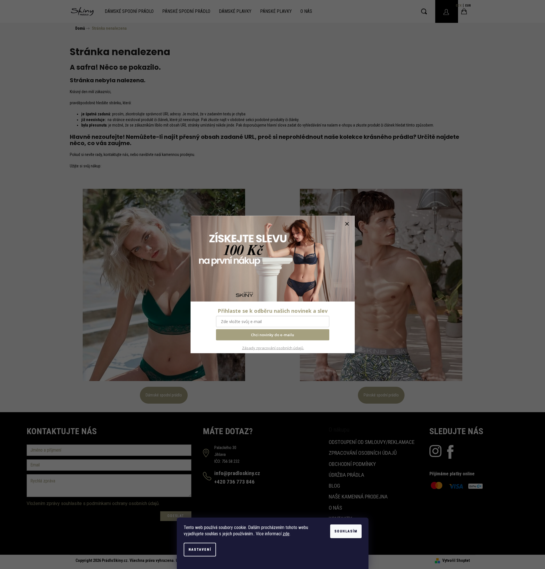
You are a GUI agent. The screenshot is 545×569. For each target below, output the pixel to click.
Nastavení (200, 550)
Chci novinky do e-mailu (272, 334)
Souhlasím (345, 531)
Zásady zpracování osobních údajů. (273, 347)
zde (286, 533)
